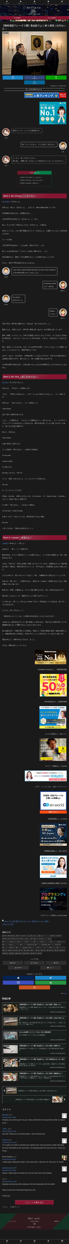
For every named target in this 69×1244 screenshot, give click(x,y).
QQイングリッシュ (44, 936)
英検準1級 (19, 953)
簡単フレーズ (7, 932)
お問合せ (56, 1221)
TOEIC (59, 936)
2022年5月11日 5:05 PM (9, 1159)
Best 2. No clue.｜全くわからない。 (32, 180)
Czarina (5, 1140)
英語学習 (34, 953)
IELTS (19, 936)
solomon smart (7, 1168)
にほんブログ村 (7, 924)
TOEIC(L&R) (7, 939)
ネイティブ (33, 947)
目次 (31, 173)
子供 (21, 950)
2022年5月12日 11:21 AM (9, 1142)
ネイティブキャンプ (44, 947)
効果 (11, 950)
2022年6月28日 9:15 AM (9, 1131)
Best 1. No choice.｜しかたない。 (32, 177)
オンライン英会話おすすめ (10, 941)
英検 (57, 950)
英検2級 (6, 953)
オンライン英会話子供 (54, 944)
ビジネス (53, 947)
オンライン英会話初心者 (27, 944)
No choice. (6, 202)
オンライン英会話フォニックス (11, 944)
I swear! (5, 543)
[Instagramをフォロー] (18, 983)
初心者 (5, 950)
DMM (5, 936)
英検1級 (63, 950)
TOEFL (54, 936)
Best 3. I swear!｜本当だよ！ (30, 183)
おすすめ (37, 939)
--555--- (5, 1129)
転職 (40, 953)
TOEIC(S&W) (15, 939)
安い (33, 950)
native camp (26, 936)
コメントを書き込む (34, 1202)
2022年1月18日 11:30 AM (9, 1181)
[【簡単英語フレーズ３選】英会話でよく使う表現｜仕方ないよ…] (42, 670)
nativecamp (35, 936)
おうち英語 (30, 939)
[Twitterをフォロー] (50, 978)
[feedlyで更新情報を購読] (50, 983)
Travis (23, 939)
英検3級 (12, 953)
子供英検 (27, 950)
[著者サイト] (18, 978)
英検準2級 (27, 953)
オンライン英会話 (46, 939)
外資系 (16, 950)
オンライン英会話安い (9, 947)
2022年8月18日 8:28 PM (9, 1117)
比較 (38, 950)
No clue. (5, 382)
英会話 (43, 950)
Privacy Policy (34, 1221)
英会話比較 (50, 950)
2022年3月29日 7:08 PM (9, 1170)
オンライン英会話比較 (22, 947)
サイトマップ (12, 1221)
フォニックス (61, 947)
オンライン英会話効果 (41, 944)
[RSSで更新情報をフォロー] (34, 987)
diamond (5, 1115)
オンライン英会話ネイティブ (42, 941)
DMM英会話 (12, 936)
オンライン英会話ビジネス (58, 941)
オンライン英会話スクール (25, 941)
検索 (34, 1224)
